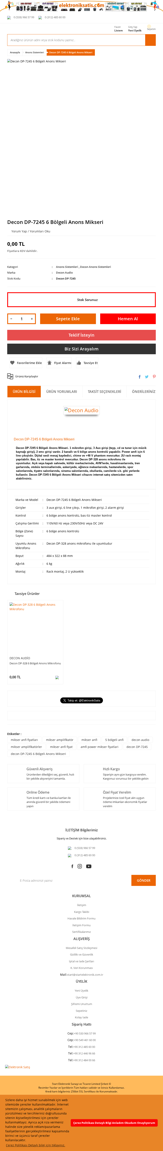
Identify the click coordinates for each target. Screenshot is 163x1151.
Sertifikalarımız (81, 932)
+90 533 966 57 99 (85, 1033)
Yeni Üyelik (135, 30)
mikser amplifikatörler (26, 747)
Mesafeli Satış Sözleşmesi (81, 948)
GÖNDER (143, 880)
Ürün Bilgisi (24, 391)
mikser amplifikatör (59, 740)
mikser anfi (89, 740)
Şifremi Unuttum (81, 1004)
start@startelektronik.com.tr (85, 975)
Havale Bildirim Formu (81, 918)
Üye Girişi (81, 997)
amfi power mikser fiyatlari (99, 747)
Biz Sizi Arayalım (81, 349)
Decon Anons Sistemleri (95, 267)
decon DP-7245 (137, 747)
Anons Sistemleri (67, 267)
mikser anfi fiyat (61, 747)
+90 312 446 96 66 (84, 1053)
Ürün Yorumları (61, 391)
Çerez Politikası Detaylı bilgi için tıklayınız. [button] (35, 1145)
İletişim (81, 905)
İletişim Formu (81, 925)
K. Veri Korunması (81, 968)
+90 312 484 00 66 (84, 1060)
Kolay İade (81, 1017)
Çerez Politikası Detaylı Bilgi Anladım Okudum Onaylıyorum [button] (114, 1123)
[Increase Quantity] (32, 318)
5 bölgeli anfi (114, 740)
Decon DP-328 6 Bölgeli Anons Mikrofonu (35, 663)
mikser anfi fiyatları (24, 740)
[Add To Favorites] (25, 362)
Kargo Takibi (81, 912)
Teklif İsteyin (81, 335)
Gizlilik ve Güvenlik (81, 954)
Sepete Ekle (68, 319)
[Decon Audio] (81, 409)
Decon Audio (64, 272)
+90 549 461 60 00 (85, 1040)
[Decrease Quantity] (11, 318)
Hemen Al (128, 319)
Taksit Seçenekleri (104, 391)
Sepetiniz (81, 1011)
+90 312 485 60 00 (84, 1047)
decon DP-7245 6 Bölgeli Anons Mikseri (38, 754)
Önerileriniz (143, 391)
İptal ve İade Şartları (81, 961)
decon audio (140, 740)
